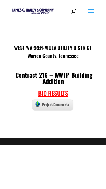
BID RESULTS (53, 92)
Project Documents (55, 104)
